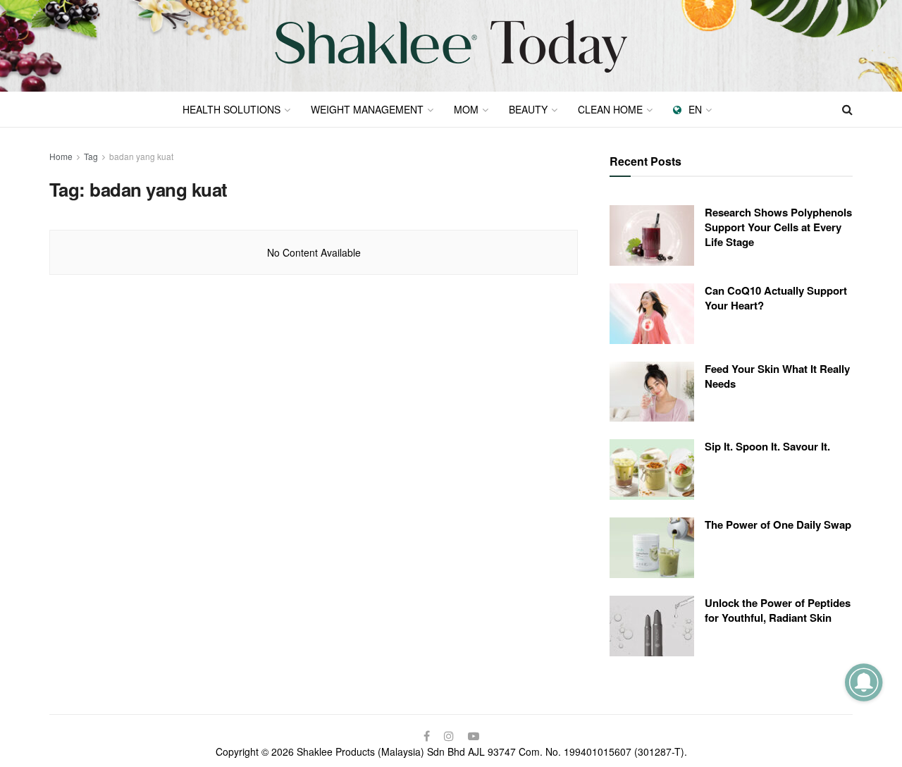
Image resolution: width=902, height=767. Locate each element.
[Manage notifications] (863, 682)
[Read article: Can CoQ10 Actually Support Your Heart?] (652, 313)
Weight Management (367, 109)
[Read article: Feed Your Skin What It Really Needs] (652, 392)
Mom (466, 109)
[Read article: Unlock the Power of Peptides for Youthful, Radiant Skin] (652, 626)
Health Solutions (231, 109)
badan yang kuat (141, 156)
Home (61, 156)
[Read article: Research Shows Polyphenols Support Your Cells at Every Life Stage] (652, 235)
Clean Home (610, 109)
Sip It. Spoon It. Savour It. (767, 446)
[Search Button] (847, 109)
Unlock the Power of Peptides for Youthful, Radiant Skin (778, 610)
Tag (91, 156)
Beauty (528, 109)
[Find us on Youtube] (473, 736)
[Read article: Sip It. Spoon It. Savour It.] (652, 469)
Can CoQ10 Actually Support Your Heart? (776, 298)
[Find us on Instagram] (449, 736)
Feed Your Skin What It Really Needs (777, 376)
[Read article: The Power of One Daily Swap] (652, 547)
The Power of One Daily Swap (778, 524)
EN (695, 109)
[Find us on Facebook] (427, 736)
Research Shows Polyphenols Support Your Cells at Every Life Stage (778, 227)
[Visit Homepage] (451, 46)
